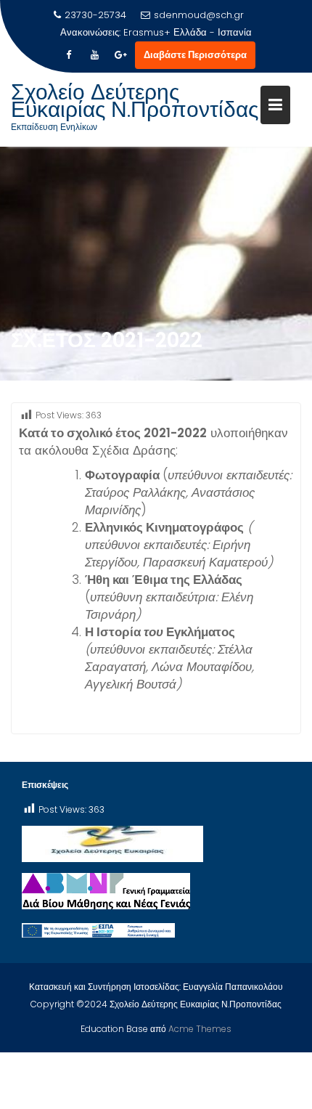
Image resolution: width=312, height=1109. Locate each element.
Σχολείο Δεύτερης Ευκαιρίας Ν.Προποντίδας (134, 100)
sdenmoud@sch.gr (199, 15)
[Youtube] (94, 55)
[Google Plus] (120, 55)
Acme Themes (199, 1029)
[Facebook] (68, 55)
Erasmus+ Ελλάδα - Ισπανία (187, 32)
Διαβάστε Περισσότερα (195, 55)
